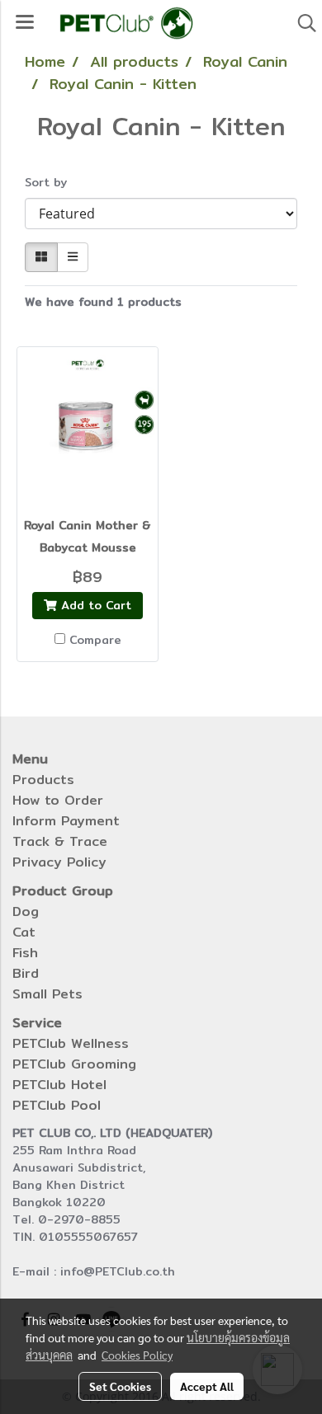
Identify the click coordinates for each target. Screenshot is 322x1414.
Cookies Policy (137, 1354)
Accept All (207, 1386)
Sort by (52, 182)
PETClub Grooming (74, 1064)
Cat (24, 932)
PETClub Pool (56, 1105)
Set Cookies (120, 1386)
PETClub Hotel (59, 1084)
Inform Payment (66, 820)
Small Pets (47, 994)
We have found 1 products (103, 302)
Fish (25, 952)
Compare (95, 640)
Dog (25, 911)
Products (43, 779)
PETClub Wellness (70, 1043)
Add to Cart (94, 605)
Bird (25, 973)
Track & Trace (59, 841)
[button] (301, 23)
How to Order (57, 800)
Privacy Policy (59, 862)
